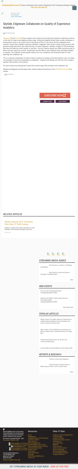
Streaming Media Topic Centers (37, 444)
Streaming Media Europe (60, 451)
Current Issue (47, 101)
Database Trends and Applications (63, 435)
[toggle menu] (74, 8)
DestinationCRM (57, 436)
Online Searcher (57, 446)
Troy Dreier (16, 15)
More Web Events (68, 307)
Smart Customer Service (60, 448)
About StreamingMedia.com (36, 456)
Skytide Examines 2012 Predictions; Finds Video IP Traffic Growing (19, 223)
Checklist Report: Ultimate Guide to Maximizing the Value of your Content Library (55, 365)
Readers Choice (32, 449)
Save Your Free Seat (37, 7)
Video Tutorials (32, 441)
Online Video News (16, 16)
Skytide (17, 38)
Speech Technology (58, 449)
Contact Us (31, 457)
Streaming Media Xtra (34, 443)
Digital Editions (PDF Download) (38, 438)
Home (29, 435)
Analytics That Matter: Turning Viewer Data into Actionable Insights (54, 299)
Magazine (32, 436)
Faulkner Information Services (61, 440)
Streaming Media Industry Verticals (38, 446)
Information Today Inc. (9, 440)
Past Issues (62, 101)
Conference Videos (33, 440)
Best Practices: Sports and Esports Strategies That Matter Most (55, 273)
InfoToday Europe (58, 443)
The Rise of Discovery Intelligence (59, 359)
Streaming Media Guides (35, 448)
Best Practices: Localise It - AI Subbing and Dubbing (56, 266)
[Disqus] (39, 134)
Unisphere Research (58, 454)
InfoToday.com (57, 441)
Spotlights (31, 454)
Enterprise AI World (58, 438)
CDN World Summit (61, 69)
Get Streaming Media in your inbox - (39, 466)
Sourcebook (31, 451)
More (71, 280)
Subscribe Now (53, 95)
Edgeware (6, 38)
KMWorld (55, 444)
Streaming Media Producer (60, 453)
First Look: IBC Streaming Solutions (51, 291)
